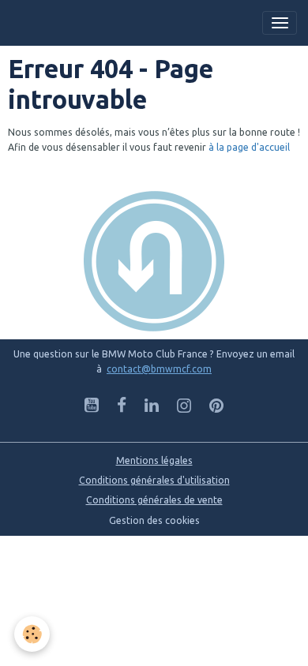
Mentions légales (154, 460)
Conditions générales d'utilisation (154, 480)
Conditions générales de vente (154, 500)
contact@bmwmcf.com (159, 369)
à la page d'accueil (249, 147)
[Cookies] (32, 634)
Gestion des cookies (154, 520)
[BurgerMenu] (279, 23)
